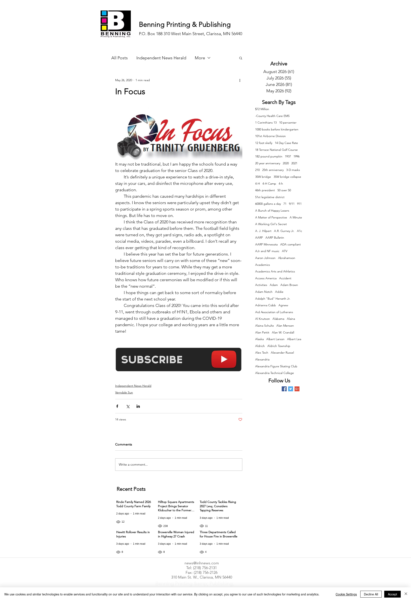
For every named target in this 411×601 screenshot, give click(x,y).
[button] (241, 58)
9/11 (292, 204)
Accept (392, 594)
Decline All (371, 594)
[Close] (405, 594)
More (200, 57)
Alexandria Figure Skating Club (276, 366)
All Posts (119, 57)
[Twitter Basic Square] (290, 388)
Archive (278, 63)
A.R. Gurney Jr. (284, 231)
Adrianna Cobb (265, 305)
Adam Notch (264, 292)
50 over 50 (284, 190)
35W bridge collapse (287, 177)
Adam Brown (289, 285)
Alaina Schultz (264, 325)
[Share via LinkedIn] (138, 406)
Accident (285, 278)
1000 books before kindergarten (276, 129)
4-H (257, 183)
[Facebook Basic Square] (284, 388)
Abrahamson (286, 258)
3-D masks (293, 170)
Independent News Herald (161, 57)
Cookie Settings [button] (346, 594)
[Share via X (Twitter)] (128, 406)
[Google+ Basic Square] (297, 388)
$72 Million (262, 109)
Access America (266, 278)
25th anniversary (273, 170)
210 (257, 170)
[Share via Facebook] (117, 406)
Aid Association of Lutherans (274, 312)
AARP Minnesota (266, 244)
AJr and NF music (267, 251)
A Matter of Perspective (271, 217)
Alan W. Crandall (283, 332)
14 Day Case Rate (286, 143)
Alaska (259, 339)
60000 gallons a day (268, 204)
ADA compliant (290, 244)
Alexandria (262, 359)
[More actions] (239, 80)
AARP (259, 237)
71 (284, 204)
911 (299, 204)
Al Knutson (262, 319)
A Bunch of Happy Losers (272, 210)
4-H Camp (269, 183)
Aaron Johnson (265, 258)
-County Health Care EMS (272, 116)
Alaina (291, 319)
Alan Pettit (262, 332)
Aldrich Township (278, 346)
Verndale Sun (124, 392)
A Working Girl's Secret (271, 224)
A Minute (296, 217)
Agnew (283, 305)
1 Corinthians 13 (266, 122)
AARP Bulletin (274, 237)
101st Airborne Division (270, 136)
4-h (281, 183)
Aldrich (260, 346)
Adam (274, 285)
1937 (288, 156)
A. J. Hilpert (263, 231)
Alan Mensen (285, 325)
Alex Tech (261, 352)
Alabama (278, 319)
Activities (261, 285)
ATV (284, 251)
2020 (286, 163)
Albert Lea (294, 339)
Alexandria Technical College (274, 373)
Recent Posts (131, 489)
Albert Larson (275, 339)
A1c (299, 231)
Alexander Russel (282, 352)
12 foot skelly (263, 143)
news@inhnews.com (202, 563)
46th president (265, 190)
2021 (294, 163)
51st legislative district (269, 197)
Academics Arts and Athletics (275, 271)
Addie (279, 292)
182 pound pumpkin (268, 156)
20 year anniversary (267, 163)
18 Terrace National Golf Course (276, 150)
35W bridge (263, 177)
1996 (296, 156)
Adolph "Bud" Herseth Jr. (272, 298)
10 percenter (287, 122)
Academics (262, 265)
